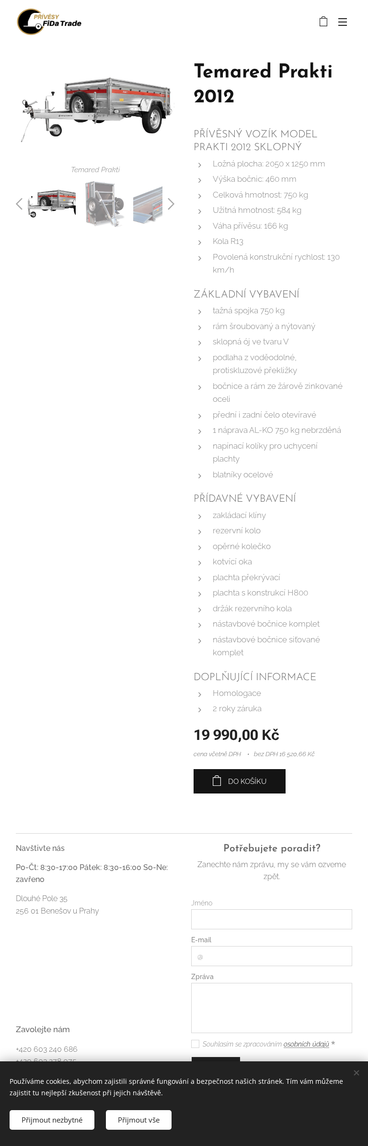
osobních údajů (306, 1044)
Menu (342, 21)
